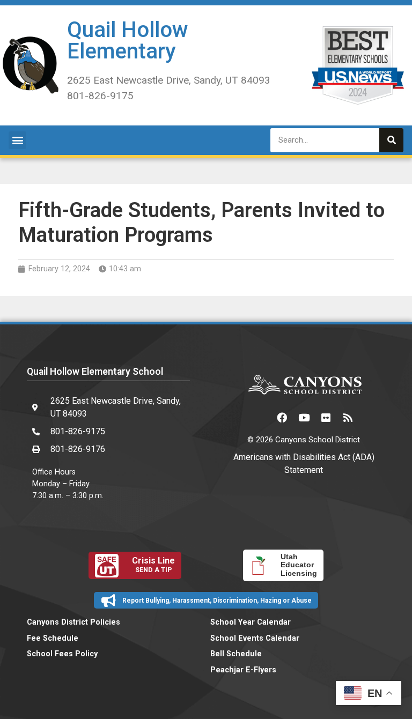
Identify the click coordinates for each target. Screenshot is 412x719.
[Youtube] (303, 417)
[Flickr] (325, 417)
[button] (17, 140)
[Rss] (347, 417)
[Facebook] (281, 417)
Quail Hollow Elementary (127, 40)
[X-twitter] (259, 417)
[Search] (391, 140)
